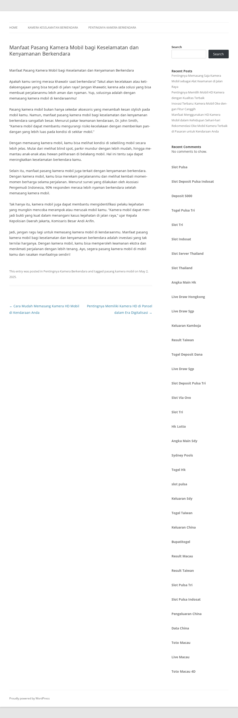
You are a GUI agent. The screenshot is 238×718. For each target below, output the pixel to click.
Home (13, 28)
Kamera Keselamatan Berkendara (53, 28)
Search (177, 47)
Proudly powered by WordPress (29, 698)
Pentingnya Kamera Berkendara (112, 28)
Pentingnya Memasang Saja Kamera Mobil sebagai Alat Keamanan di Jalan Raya (197, 81)
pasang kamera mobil (119, 271)
